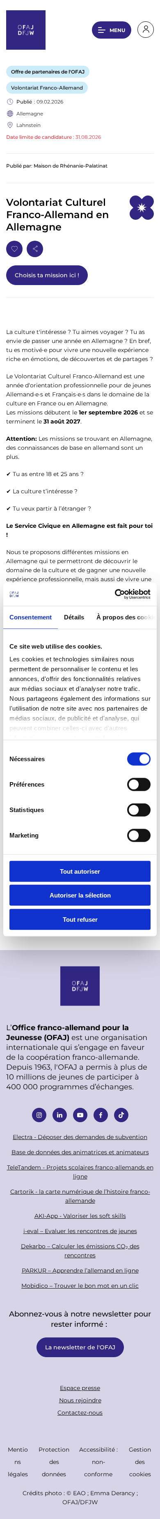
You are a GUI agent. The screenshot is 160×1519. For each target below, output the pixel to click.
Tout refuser (80, 919)
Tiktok (121, 1115)
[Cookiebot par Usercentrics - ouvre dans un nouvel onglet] (115, 594)
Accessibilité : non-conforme (98, 1461)
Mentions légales (18, 1461)
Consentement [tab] (30, 616)
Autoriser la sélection (80, 895)
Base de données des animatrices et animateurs (80, 1152)
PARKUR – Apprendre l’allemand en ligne (80, 1270)
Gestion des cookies (140, 1461)
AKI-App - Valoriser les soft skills (80, 1216)
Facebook (101, 1115)
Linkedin (60, 1115)
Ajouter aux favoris (14, 249)
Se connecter (145, 29)
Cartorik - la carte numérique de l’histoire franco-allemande (80, 1196)
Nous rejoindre (80, 1400)
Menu (117, 30)
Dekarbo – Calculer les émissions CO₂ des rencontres (80, 1250)
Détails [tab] (74, 616)
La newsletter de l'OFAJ (80, 1347)
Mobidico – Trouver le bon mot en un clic (80, 1285)
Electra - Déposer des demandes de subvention (80, 1137)
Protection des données (54, 1461)
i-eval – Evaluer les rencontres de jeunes (80, 1231)
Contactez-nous (80, 1412)
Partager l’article (35, 249)
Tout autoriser (80, 871)
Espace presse (80, 1388)
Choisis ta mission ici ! (47, 275)
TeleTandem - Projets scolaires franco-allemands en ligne (80, 1171)
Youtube (80, 1115)
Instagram (39, 1115)
